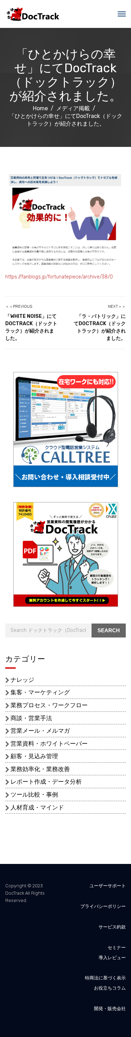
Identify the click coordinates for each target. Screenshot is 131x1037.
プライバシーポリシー (103, 906)
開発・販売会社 (110, 1008)
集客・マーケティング (40, 692)
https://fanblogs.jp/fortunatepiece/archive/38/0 (59, 277)
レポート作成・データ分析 (46, 781)
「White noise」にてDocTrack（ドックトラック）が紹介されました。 (31, 327)
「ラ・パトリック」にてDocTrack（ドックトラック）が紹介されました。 (100, 327)
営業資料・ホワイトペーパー (49, 743)
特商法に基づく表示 (105, 977)
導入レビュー (112, 957)
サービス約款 (112, 927)
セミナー (117, 947)
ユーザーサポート (107, 885)
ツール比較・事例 (34, 794)
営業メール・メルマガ (40, 730)
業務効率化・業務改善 (40, 769)
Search (108, 630)
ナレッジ (22, 679)
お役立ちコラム (110, 988)
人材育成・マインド (37, 807)
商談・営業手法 (31, 718)
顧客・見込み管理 (34, 756)
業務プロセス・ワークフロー (49, 705)
